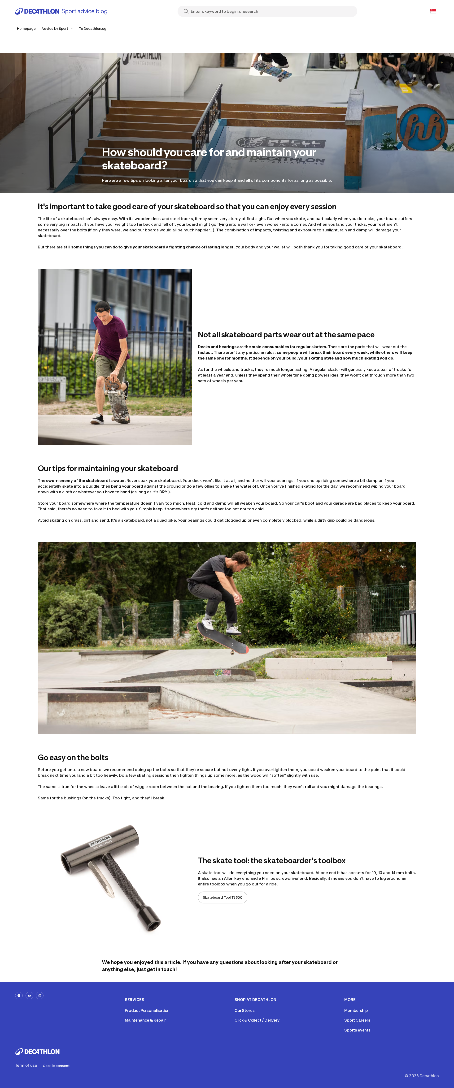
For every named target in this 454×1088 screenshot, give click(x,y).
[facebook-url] (19, 995)
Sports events (357, 1030)
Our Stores (244, 1010)
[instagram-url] (40, 995)
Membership (356, 1010)
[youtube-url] (29, 995)
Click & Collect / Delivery (257, 1020)
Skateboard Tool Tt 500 (222, 897)
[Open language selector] (433, 11)
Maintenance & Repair (145, 1020)
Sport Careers (357, 1020)
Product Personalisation (147, 1010)
